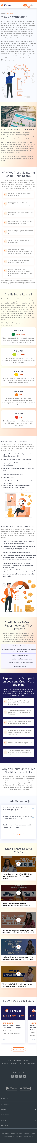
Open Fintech (31, 1064)
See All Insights (18, 1049)
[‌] (12, 1076)
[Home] (6, 5)
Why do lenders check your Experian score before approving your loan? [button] (17, 817)
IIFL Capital (5, 1064)
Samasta (14, 1064)
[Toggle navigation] (34, 5)
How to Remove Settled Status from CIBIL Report (12, 1027)
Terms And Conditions (16, 1133)
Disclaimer (26, 1133)
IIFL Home (22, 1064)
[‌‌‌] (25, 5)
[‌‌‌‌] (32, 5)
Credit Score (8, 1023)
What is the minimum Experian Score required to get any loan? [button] (15, 808)
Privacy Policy (5, 1133)
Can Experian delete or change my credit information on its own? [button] (17, 826)
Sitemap (33, 1133)
